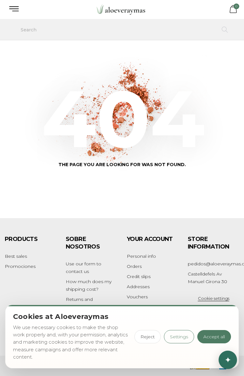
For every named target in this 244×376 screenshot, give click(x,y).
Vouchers (137, 297)
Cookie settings (213, 298)
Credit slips (139, 276)
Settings (179, 337)
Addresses (138, 286)
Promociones (20, 266)
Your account (150, 239)
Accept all (214, 337)
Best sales (16, 256)
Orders (134, 266)
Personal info (141, 256)
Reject (147, 337)
